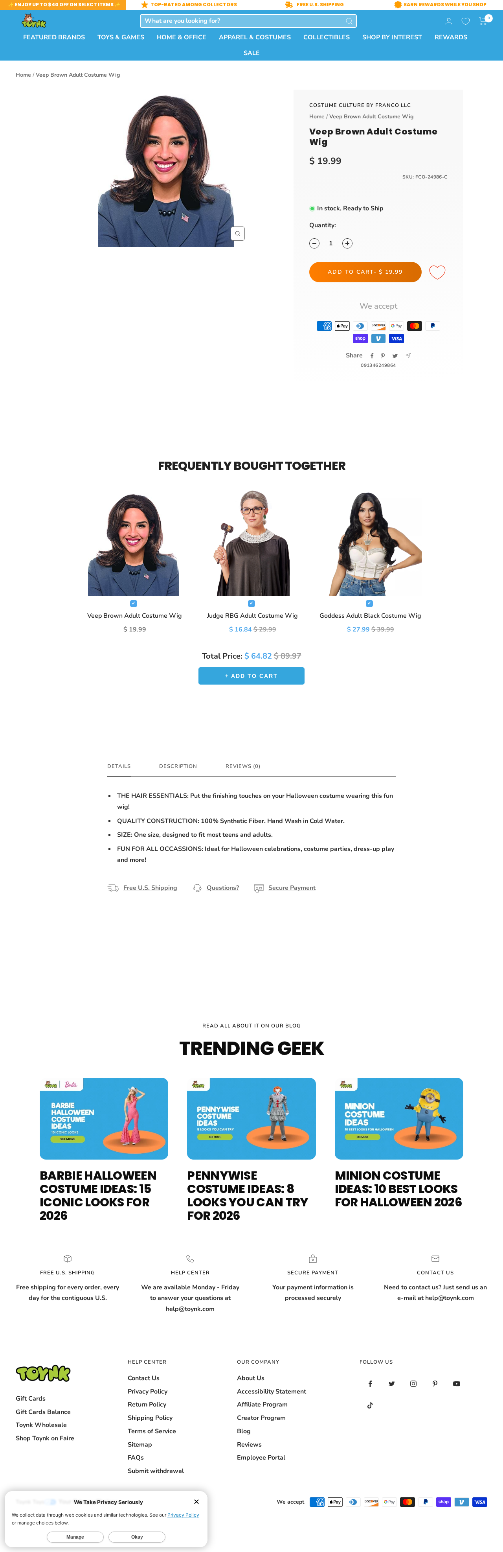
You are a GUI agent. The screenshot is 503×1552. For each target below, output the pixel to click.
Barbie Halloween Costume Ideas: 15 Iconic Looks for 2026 (98, 1195)
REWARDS (451, 37)
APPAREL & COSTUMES (255, 37)
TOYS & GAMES (120, 37)
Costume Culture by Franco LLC (360, 105)
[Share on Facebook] (372, 356)
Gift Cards (31, 1398)
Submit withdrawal (156, 1471)
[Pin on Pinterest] (383, 356)
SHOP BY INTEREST (392, 37)
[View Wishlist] (466, 21)
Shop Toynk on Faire (45, 1438)
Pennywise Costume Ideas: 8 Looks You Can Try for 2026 (247, 1195)
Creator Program (261, 1418)
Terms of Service (152, 1431)
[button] (483, 21)
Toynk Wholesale (41, 1425)
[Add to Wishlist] (439, 273)
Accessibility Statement (271, 1391)
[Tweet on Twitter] (395, 356)
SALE (252, 53)
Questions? (223, 888)
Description (178, 766)
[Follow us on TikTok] (370, 1405)
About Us (250, 1378)
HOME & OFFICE (181, 37)
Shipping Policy (150, 1418)
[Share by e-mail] (408, 355)
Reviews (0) (243, 766)
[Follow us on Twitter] (392, 1384)
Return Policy (147, 1404)
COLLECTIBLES (326, 37)
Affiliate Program (262, 1404)
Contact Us (144, 1378)
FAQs (136, 1457)
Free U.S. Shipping (150, 888)
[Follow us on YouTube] (457, 1384)
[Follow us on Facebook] (370, 1384)
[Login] (448, 21)
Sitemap (140, 1444)
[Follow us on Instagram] (413, 1384)
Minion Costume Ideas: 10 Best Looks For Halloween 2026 (398, 1189)
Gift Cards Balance (43, 1412)
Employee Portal (261, 1457)
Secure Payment (292, 888)
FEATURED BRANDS (54, 37)
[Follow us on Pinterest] (435, 1384)
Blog (244, 1431)
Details (119, 766)
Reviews (249, 1444)
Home (23, 75)
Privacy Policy (147, 1391)
